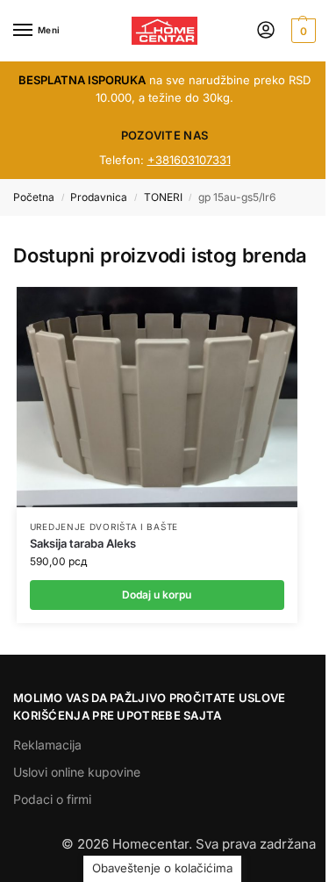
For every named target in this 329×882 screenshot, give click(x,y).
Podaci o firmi (52, 799)
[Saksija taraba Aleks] (157, 397)
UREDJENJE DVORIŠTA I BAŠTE (104, 526)
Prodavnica (98, 197)
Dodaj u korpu (156, 594)
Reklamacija (47, 744)
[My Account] (265, 31)
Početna (33, 197)
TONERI (163, 197)
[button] (301, 30)
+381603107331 (189, 160)
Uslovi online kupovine (76, 771)
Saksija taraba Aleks (83, 543)
